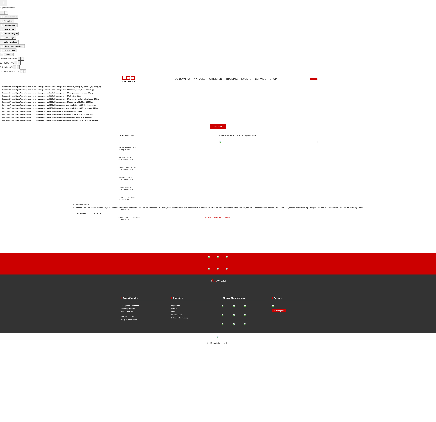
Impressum (227, 217)
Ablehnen (98, 213)
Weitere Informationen (213, 217)
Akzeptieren (81, 213)
